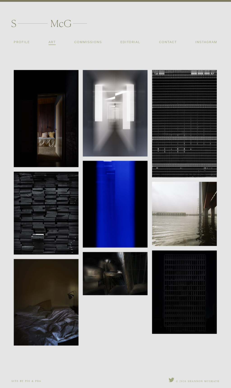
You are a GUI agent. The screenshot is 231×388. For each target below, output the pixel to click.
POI (27, 381)
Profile (22, 42)
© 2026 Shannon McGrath (197, 381)
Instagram (206, 42)
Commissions (88, 42)
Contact (168, 42)
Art (52, 42)
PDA (38, 381)
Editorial (130, 42)
